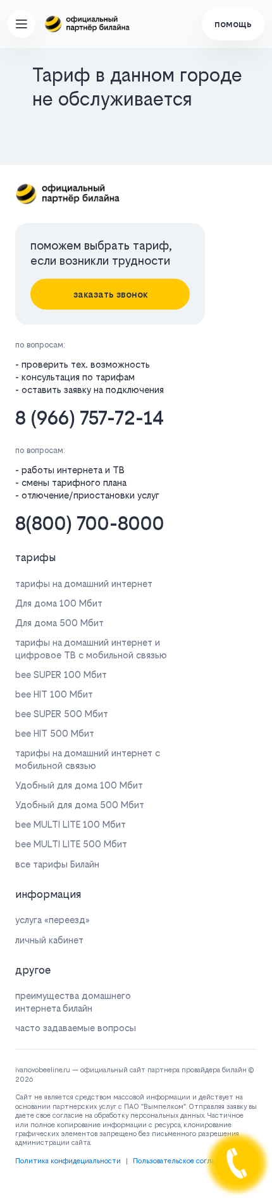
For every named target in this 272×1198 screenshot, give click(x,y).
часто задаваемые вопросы (75, 1027)
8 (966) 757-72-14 (89, 418)
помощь (233, 23)
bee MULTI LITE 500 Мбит (71, 843)
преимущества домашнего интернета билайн (73, 1001)
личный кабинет (49, 940)
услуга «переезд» (52, 919)
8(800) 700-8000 (89, 523)
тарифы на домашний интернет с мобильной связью (87, 758)
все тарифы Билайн (57, 864)
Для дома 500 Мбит (59, 622)
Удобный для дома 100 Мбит (79, 785)
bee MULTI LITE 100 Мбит (70, 824)
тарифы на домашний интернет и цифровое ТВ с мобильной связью (91, 648)
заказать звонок (110, 294)
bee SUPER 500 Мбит (61, 713)
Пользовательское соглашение (185, 1161)
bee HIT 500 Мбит (54, 733)
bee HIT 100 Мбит (54, 694)
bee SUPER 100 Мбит (61, 674)
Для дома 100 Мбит (58, 603)
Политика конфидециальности (68, 1161)
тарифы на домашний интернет (83, 583)
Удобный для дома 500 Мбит (79, 804)
